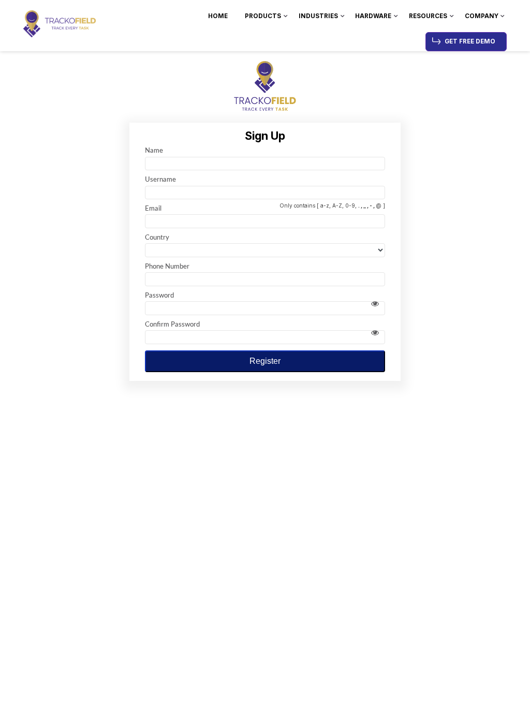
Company (481, 16)
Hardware (373, 16)
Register (265, 361)
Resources (428, 16)
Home (218, 16)
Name (154, 150)
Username (160, 179)
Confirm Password (172, 324)
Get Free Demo (470, 41)
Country (157, 237)
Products (263, 16)
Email (153, 208)
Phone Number (167, 266)
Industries (318, 16)
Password (159, 295)
